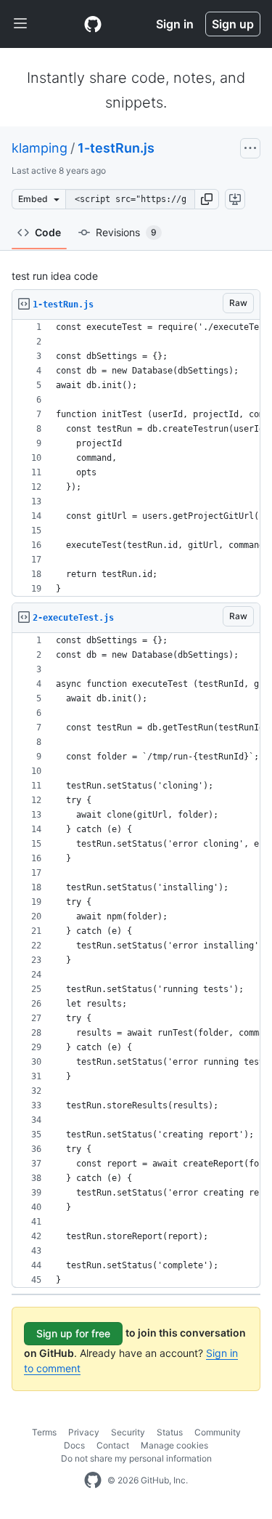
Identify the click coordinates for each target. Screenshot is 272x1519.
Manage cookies (174, 1445)
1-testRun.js (116, 148)
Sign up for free (73, 1333)
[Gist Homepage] (93, 24)
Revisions (126, 232)
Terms (44, 1432)
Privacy (83, 1432)
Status (170, 1432)
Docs (74, 1445)
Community (217, 1432)
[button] (206, 199)
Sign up (233, 24)
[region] (136, 458)
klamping (39, 148)
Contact (112, 1445)
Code (48, 232)
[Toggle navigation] (20, 24)
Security (128, 1432)
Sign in (175, 24)
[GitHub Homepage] (93, 1480)
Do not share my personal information (136, 1458)
